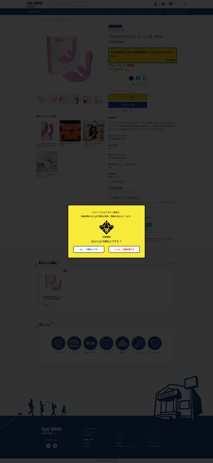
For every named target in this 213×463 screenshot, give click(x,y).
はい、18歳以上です (89, 249)
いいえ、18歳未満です (124, 249)
